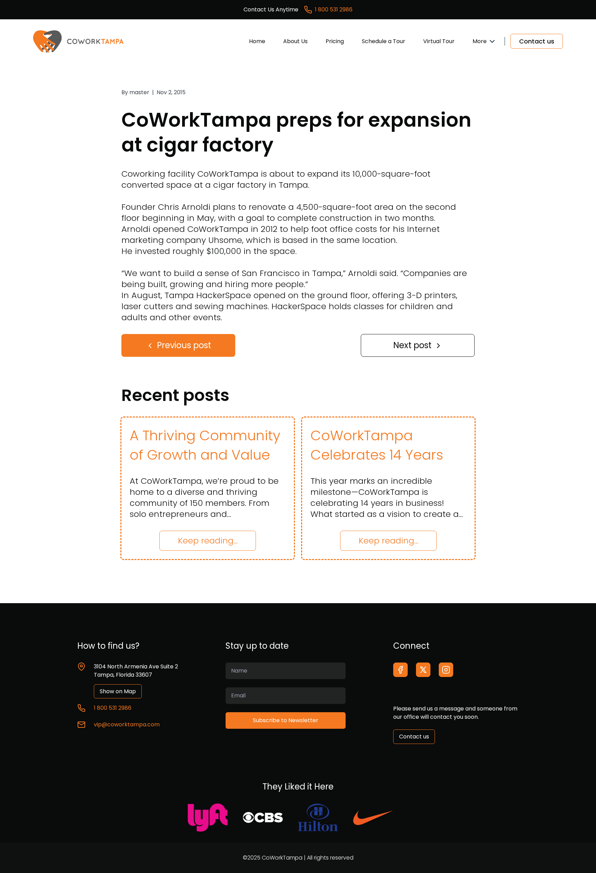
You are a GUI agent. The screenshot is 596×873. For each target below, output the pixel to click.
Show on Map (118, 691)
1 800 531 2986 (333, 9)
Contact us (536, 41)
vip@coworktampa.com (127, 724)
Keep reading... (208, 540)
